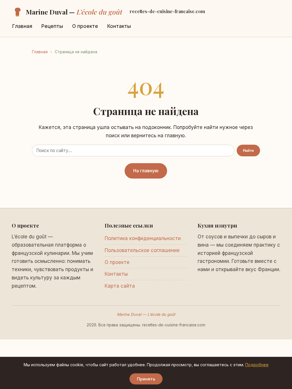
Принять (146, 378)
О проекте (85, 26)
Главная (22, 26)
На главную (146, 170)
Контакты (119, 26)
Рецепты (52, 26)
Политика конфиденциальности (143, 238)
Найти (248, 150)
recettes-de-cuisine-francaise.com (167, 11)
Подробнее (257, 364)
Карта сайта (120, 286)
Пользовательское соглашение (142, 250)
